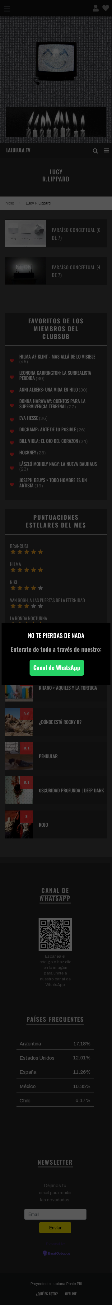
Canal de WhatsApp (56, 667)
